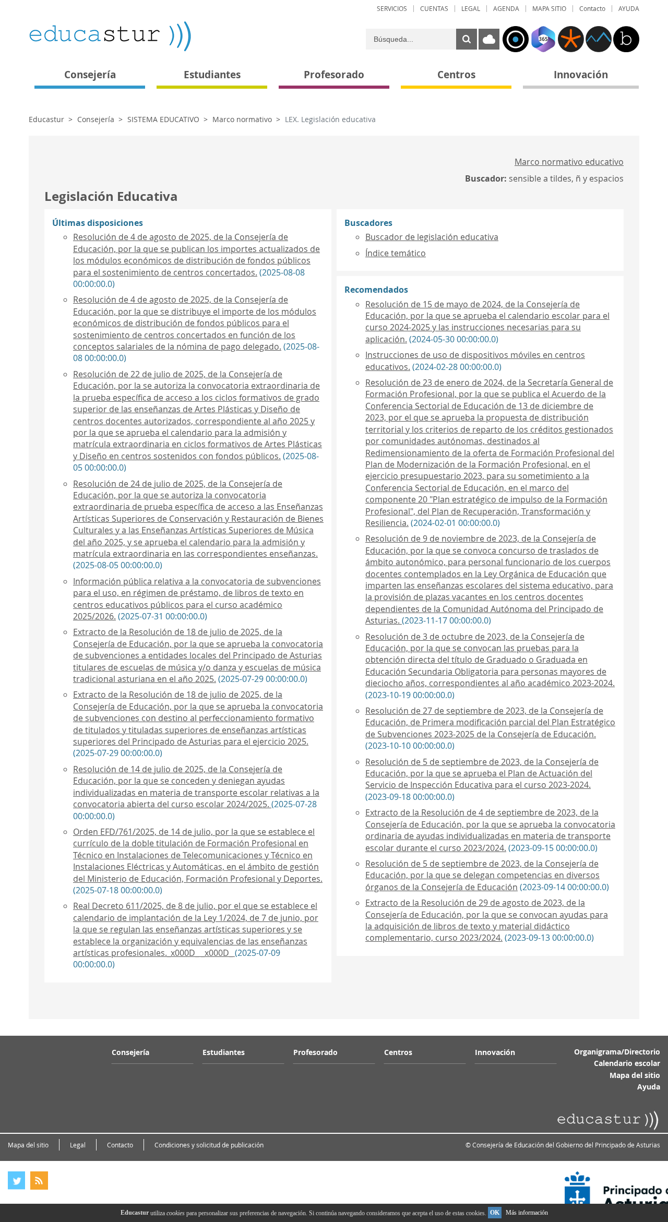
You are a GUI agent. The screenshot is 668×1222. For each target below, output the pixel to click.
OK (494, 1212)
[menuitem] (392, 8)
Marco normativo (242, 119)
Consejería (95, 119)
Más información (527, 1212)
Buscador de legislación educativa (431, 237)
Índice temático (395, 253)
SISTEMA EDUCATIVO (163, 119)
